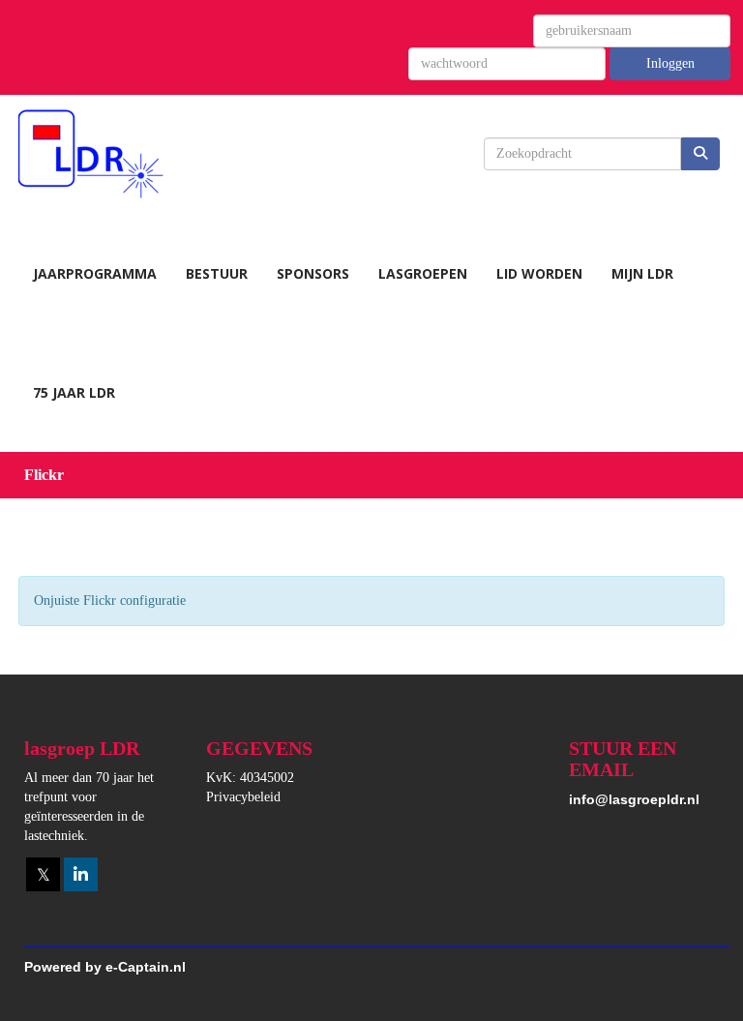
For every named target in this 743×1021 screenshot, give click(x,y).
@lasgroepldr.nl (634, 799)
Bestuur (217, 273)
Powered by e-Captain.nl (105, 967)
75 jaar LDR (74, 392)
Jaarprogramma (95, 273)
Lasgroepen (422, 273)
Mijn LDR (642, 273)
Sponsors (313, 273)
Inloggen (670, 63)
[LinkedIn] (81, 876)
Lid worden (539, 273)
